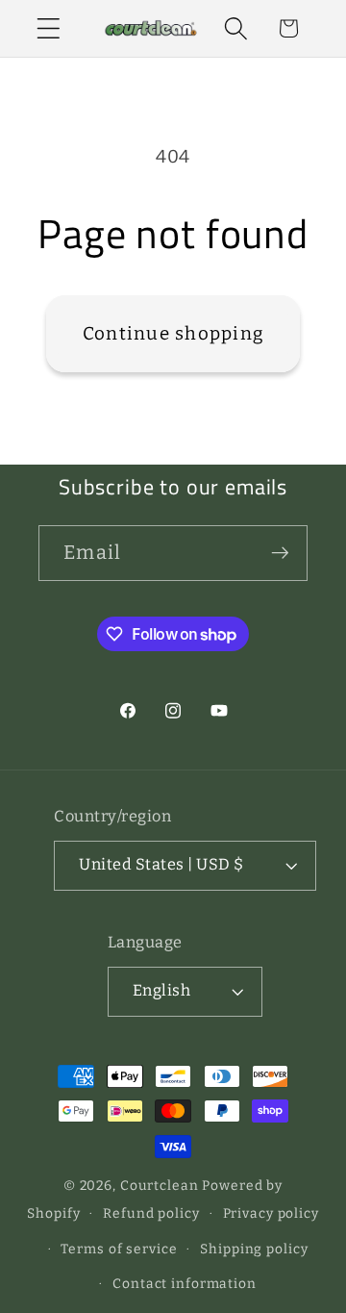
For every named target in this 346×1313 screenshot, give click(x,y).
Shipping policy (254, 1249)
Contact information (184, 1283)
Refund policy (151, 1213)
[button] (48, 28)
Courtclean (159, 1185)
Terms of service (119, 1249)
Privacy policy (271, 1213)
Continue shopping (173, 333)
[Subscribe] (280, 553)
